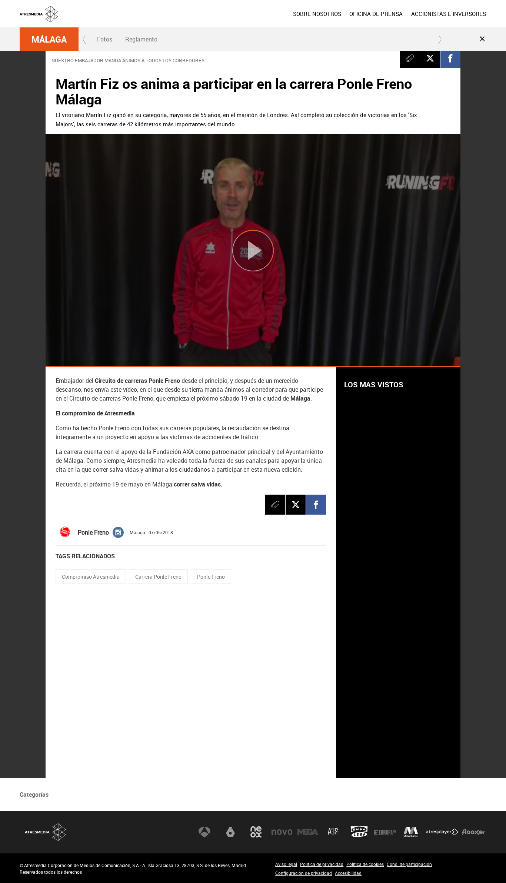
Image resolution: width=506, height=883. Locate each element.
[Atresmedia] (256, 19)
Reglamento (141, 39)
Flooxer (473, 831)
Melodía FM (411, 831)
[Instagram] (118, 532)
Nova (282, 831)
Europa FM (385, 831)
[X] (430, 58)
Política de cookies (365, 864)
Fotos (104, 39)
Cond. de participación (409, 864)
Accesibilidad (348, 873)
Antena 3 (204, 831)
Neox (256, 831)
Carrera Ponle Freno (158, 576)
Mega (308, 831)
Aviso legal (286, 864)
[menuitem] (317, 13)
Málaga (49, 39)
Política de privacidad (321, 864)
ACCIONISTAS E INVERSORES (448, 13)
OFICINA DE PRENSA (376, 13)
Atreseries (333, 831)
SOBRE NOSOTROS (317, 13)
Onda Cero (359, 831)
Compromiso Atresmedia (91, 576)
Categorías (34, 794)
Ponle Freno (211, 576)
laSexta (230, 831)
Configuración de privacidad (303, 873)
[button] (84, 39)
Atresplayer (442, 831)
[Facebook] (450, 58)
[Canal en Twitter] (482, 39)
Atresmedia (45, 832)
